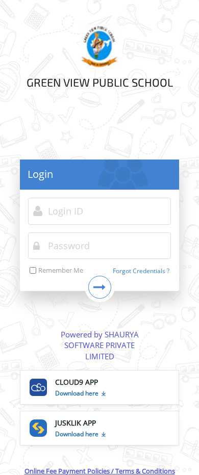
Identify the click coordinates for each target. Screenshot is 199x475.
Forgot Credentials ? (141, 271)
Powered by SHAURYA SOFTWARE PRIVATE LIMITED (100, 345)
